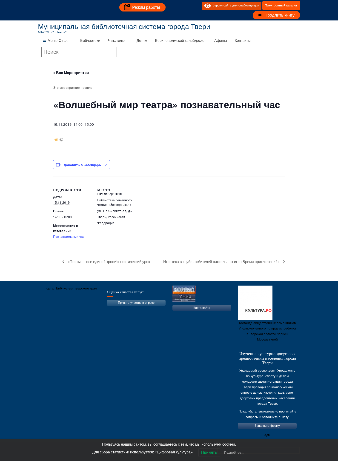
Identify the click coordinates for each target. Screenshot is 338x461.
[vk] (189, 5)
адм (267, 435)
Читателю (116, 41)
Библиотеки (90, 41)
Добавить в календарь (82, 164)
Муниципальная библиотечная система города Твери (124, 26)
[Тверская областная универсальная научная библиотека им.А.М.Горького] (76, 310)
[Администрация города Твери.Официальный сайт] (48, 310)
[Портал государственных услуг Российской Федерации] (62, 310)
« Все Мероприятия (71, 72)
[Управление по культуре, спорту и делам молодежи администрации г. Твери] (117, 310)
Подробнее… (234, 452)
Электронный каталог (281, 5)
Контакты (243, 41)
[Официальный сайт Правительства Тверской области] (103, 310)
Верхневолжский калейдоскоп (180, 41)
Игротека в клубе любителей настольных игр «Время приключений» (222, 261)
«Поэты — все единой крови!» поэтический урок (108, 261)
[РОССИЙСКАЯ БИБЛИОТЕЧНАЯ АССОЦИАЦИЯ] (90, 310)
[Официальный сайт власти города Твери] (131, 310)
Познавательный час (68, 236)
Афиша (220, 41)
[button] (52, 40)
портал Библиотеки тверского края (71, 288)
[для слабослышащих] (197, 5)
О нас (63, 41)
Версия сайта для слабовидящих (235, 5)
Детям (142, 41)
